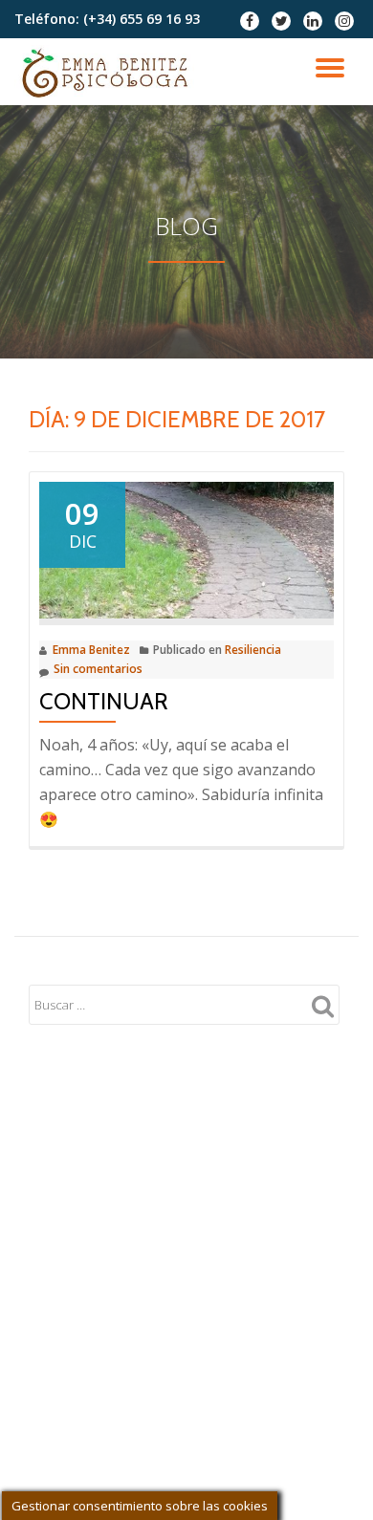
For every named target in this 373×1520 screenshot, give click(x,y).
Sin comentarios (98, 669)
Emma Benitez (91, 649)
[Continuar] (186, 548)
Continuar (103, 701)
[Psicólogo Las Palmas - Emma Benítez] (107, 71)
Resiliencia (253, 649)
